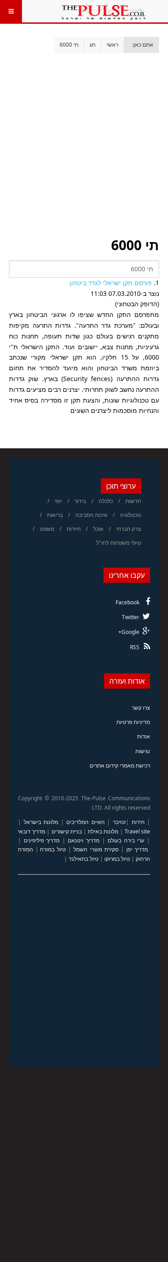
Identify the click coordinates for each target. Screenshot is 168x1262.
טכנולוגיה (130, 515)
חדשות (133, 501)
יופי (58, 501)
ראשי (112, 44)
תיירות (74, 529)
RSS (134, 647)
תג (92, 44)
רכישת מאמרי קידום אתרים (120, 765)
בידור (80, 501)
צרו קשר (141, 707)
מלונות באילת (103, 831)
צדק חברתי (128, 529)
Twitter (130, 617)
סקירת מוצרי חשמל (95, 849)
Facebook (127, 602)
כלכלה (106, 501)
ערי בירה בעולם (126, 840)
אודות (143, 736)
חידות (138, 822)
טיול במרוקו (117, 859)
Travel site (137, 831)
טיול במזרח (53, 849)
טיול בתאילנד (84, 859)
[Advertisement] (84, 137)
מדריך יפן (137, 849)
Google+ (128, 632)
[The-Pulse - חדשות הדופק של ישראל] (103, 11)
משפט (47, 529)
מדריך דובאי (31, 831)
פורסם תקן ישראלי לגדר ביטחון (110, 282)
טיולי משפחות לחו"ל (118, 542)
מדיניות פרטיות (133, 722)
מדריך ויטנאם (83, 840)
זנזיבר (119, 822)
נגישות (142, 751)
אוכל (98, 529)
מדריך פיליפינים (42, 840)
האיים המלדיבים (85, 822)
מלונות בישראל (41, 822)
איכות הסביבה (91, 515)
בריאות (55, 515)
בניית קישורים (67, 831)
